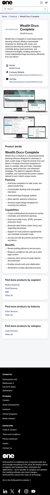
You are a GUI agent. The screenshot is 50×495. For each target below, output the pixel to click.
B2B (7, 292)
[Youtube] (33, 491)
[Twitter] (12, 491)
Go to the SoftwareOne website (16, 480)
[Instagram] (26, 491)
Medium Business (12, 285)
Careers (6, 400)
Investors (6, 409)
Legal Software (11, 331)
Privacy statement (10, 439)
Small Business (11, 288)
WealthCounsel (26, 33)
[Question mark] (41, 2)
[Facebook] (19, 491)
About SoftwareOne (11, 405)
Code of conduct (10, 430)
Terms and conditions (11, 434)
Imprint (5, 443)
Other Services (11, 311)
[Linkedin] (5, 491)
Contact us (7, 448)
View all (9, 296)
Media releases (9, 419)
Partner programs (10, 414)
